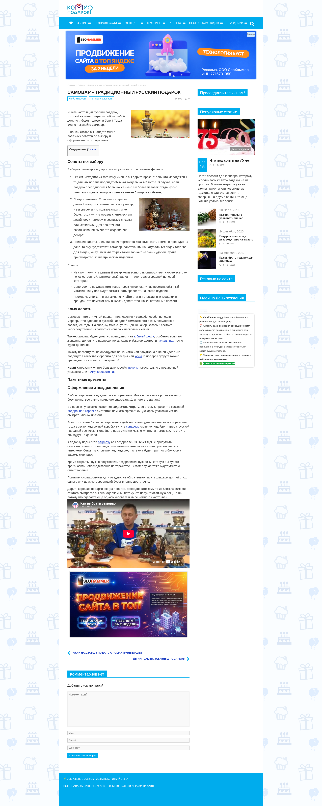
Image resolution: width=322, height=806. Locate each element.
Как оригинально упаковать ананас (231, 216)
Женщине (132, 22)
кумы (138, 356)
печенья (134, 367)
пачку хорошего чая (102, 371)
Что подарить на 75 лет (230, 160)
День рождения (240, 149)
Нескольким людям (204, 22)
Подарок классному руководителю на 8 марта (236, 237)
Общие (82, 22)
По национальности (102, 98)
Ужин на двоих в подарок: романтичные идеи (107, 652)
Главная (71, 85)
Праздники (235, 22)
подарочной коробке (81, 411)
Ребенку (175, 22)
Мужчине (154, 22)
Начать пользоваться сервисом (219, 363)
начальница (166, 340)
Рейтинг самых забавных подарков (158, 658)
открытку (104, 442)
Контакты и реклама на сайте (135, 786)
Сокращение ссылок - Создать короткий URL (96, 779)
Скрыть (92, 149)
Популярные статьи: (218, 111)
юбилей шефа (144, 336)
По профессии (106, 22)
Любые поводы (94, 85)
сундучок (132, 426)
